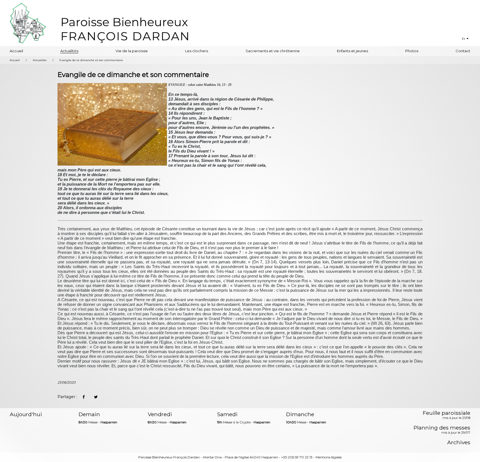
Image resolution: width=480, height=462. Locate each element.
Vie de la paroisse (132, 51)
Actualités (69, 51)
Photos (411, 51)
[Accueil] (124, 29)
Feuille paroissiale (446, 415)
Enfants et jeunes (352, 51)
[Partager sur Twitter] (95, 397)
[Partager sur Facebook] (83, 397)
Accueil (16, 51)
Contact (463, 51)
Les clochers (196, 51)
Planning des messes (442, 430)
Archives (458, 442)
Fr (463, 39)
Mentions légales (329, 457)
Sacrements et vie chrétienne (273, 51)
